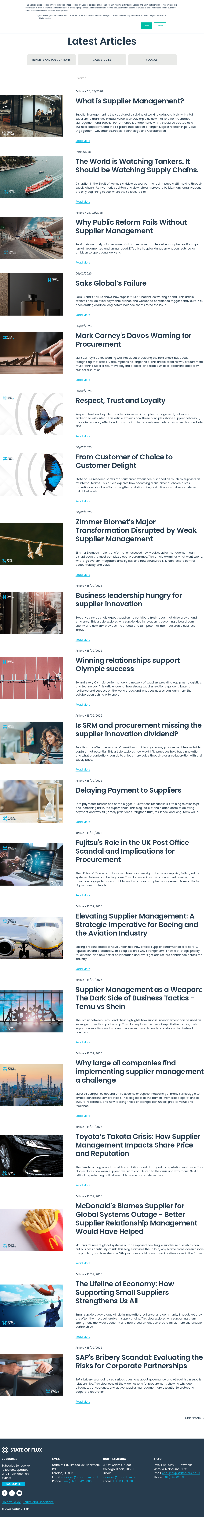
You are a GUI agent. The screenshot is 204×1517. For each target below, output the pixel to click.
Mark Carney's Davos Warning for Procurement (133, 340)
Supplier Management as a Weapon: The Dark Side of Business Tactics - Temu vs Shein (139, 998)
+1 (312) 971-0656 (124, 1481)
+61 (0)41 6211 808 (175, 1477)
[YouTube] (19, 1493)
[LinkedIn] (12, 1493)
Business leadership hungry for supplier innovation (129, 599)
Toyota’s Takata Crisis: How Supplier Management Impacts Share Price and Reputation (138, 1144)
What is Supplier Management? (130, 101)
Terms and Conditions (38, 1502)
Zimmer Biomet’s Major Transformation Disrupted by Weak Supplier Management (136, 530)
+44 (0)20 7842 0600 (77, 1481)
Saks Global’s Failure (111, 283)
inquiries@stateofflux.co (119, 1477)
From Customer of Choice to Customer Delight (124, 461)
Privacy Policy (11, 1502)
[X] (4, 1493)
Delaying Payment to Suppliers (128, 790)
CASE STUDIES (102, 60)
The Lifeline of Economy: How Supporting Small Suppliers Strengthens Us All (125, 1292)
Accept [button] (146, 25)
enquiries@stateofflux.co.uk (181, 1473)
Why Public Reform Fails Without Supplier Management (131, 226)
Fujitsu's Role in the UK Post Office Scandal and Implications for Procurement (132, 851)
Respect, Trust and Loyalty (121, 400)
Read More (83, 141)
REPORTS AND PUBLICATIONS (51, 60)
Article (80, 91)
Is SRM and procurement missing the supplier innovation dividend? (139, 729)
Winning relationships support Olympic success (128, 664)
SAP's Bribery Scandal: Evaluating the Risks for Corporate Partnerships (139, 1361)
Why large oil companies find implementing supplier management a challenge (140, 1071)
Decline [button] (160, 25)
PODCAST (152, 60)
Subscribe (13, 1484)
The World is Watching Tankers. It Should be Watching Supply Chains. (137, 165)
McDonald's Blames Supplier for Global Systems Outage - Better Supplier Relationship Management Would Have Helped (136, 1218)
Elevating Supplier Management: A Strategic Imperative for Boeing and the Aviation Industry (137, 924)
